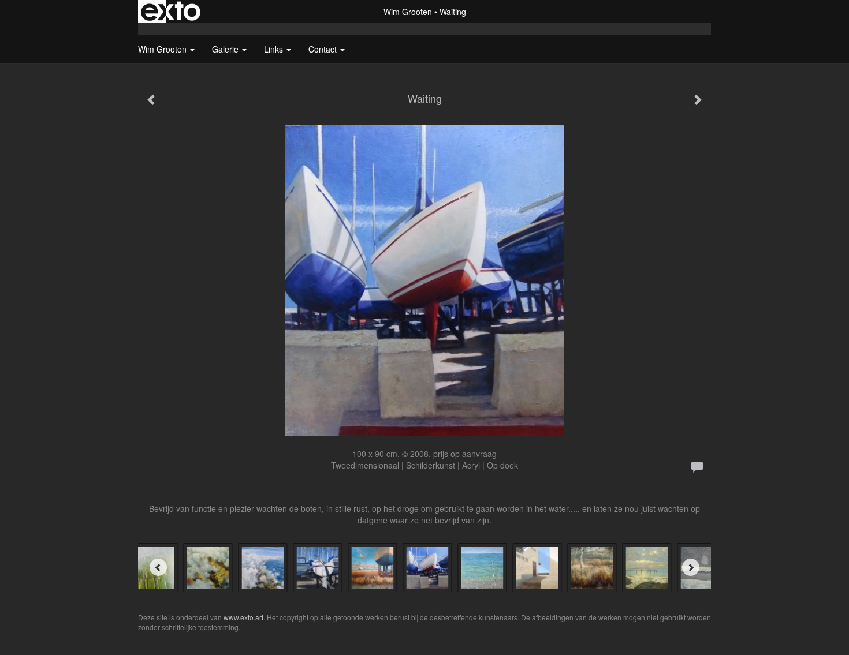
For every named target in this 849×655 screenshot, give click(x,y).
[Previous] (158, 567)
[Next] (690, 567)
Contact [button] (323, 49)
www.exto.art (243, 617)
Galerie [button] (226, 49)
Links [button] (274, 49)
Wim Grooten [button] (163, 49)
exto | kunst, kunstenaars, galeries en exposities (170, 11)
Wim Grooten (407, 11)
